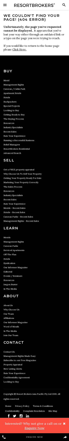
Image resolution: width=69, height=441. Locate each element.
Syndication (9, 263)
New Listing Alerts (13, 368)
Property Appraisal (13, 364)
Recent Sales (10, 131)
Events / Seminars (13, 276)
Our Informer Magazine (16, 267)
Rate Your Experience (14, 136)
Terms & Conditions (43, 406)
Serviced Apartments (14, 250)
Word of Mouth (11, 326)
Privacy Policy (22, 406)
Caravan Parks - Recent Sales (18, 216)
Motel (6, 80)
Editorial (8, 271)
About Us (8, 305)
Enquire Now (34, 437)
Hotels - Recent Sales (14, 212)
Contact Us (9, 351)
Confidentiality (12, 411)
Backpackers (10, 101)
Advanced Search (12, 153)
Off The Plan (10, 254)
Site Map (52, 411)
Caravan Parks (11, 246)
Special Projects (12, 106)
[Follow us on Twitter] (15, 416)
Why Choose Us (11, 309)
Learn (11, 228)
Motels (7, 237)
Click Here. (19, 49)
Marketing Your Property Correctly (21, 182)
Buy (8, 71)
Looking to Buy (11, 110)
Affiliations (9, 318)
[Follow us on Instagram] (21, 416)
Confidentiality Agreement (17, 377)
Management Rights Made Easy (20, 356)
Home (8, 406)
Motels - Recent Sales (14, 208)
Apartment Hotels (12, 93)
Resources (9, 123)
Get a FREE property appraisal (19, 169)
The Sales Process (13, 186)
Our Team (9, 313)
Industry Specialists (13, 127)
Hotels (7, 97)
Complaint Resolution (34, 411)
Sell (9, 160)
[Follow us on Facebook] (9, 416)
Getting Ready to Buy (14, 114)
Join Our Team (11, 335)
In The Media (10, 289)
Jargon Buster (11, 284)
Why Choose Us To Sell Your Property (23, 173)
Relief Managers (12, 144)
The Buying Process (14, 119)
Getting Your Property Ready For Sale (22, 178)
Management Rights (14, 84)
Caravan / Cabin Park (14, 89)
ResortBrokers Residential (17, 148)
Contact (14, 342)
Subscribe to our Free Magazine (20, 360)
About (11, 296)
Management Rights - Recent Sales (21, 221)
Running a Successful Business (19, 140)
